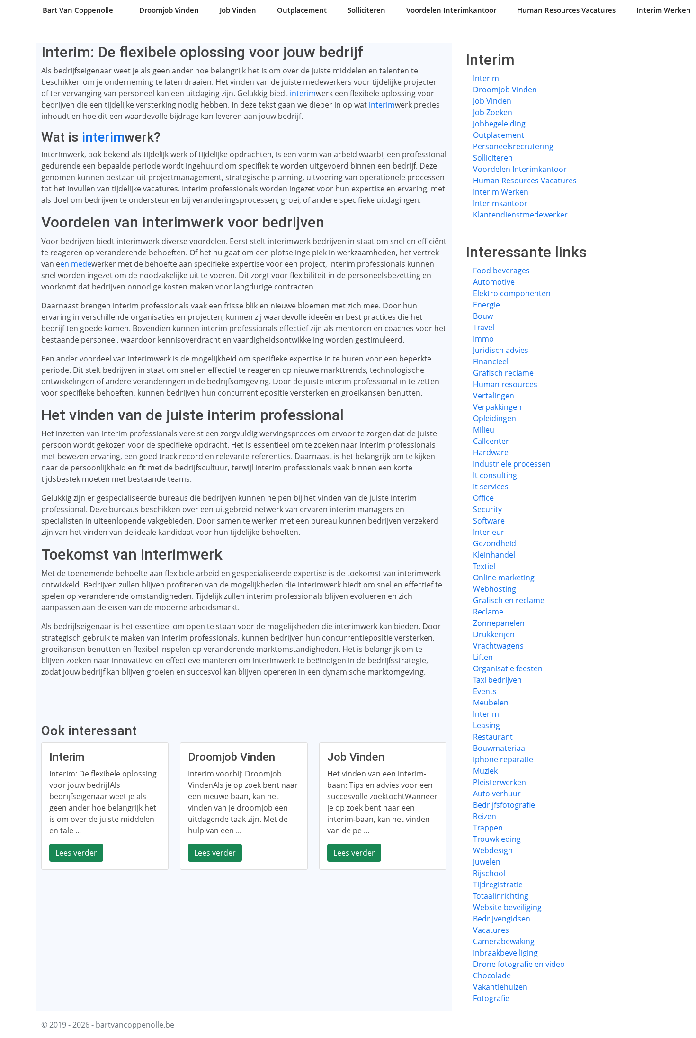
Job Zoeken (492, 112)
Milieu (483, 429)
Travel (483, 327)
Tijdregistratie (498, 884)
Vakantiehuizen (500, 987)
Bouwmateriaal (500, 748)
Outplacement (302, 10)
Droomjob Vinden (169, 10)
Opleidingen (494, 418)
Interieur (488, 532)
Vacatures (491, 930)
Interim (486, 78)
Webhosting (494, 589)
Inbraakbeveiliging (505, 953)
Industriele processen (512, 464)
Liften (483, 657)
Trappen (488, 827)
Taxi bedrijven (497, 680)
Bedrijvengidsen (501, 918)
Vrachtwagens (498, 646)
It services (491, 486)
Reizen (484, 816)
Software (489, 520)
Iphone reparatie (503, 759)
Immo (483, 339)
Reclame (488, 611)
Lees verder (76, 853)
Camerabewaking (504, 941)
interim (303, 93)
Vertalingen (493, 395)
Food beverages (501, 270)
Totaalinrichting (500, 896)
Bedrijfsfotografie (504, 805)
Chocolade (492, 975)
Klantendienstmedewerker (520, 214)
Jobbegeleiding (499, 123)
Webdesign (493, 850)
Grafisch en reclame (508, 600)
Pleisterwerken (499, 782)
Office (483, 498)
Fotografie (491, 998)
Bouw (483, 316)
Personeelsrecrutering (513, 146)
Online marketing (504, 577)
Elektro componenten (512, 293)
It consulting (495, 475)
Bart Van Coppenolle (78, 10)
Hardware (491, 452)
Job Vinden (238, 10)
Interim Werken (663, 10)
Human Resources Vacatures (566, 10)
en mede (75, 264)
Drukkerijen (494, 634)
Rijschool (489, 873)
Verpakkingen (497, 407)
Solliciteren (366, 10)
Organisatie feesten (508, 668)
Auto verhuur (497, 793)
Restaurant (493, 736)
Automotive (494, 282)
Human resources (505, 384)
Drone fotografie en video (519, 964)
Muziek (485, 771)
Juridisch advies (500, 350)
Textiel (484, 566)
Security (487, 509)
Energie (486, 304)
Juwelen (486, 862)
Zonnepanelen (499, 623)
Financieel (491, 361)
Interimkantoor (500, 203)
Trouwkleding (497, 839)
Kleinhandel (494, 555)
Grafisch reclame (503, 373)
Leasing (486, 725)
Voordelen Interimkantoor (451, 10)
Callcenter (491, 441)
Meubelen (491, 702)
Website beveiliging (507, 907)
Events (485, 691)
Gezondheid (494, 543)
